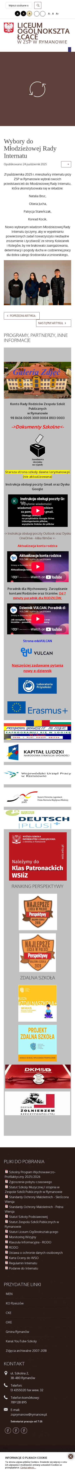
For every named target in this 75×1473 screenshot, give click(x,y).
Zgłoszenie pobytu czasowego (30, 1182)
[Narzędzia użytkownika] (66, 164)
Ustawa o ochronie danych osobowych (36, 1253)
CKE (8, 1313)
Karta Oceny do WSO (24, 1258)
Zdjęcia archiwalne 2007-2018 (26, 1351)
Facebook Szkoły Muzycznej (24, 1430)
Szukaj (37, 5)
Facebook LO (8, 1430)
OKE (9, 1322)
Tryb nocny (11, 13)
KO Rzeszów (15, 1303)
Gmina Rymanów (17, 1332)
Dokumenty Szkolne (38, 427)
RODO (13, 1247)
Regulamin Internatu (23, 1263)
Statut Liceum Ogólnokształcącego (33, 1232)
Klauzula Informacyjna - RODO (30, 1242)
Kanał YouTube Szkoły (21, 1341)
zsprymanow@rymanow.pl (29, 1414)
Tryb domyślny (6, 13)
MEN (9, 1294)
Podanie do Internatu (23, 1268)
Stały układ (36, 13)
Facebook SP (16, 1430)
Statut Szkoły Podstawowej (28, 1217)
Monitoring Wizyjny (22, 1237)
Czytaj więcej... (28, 1467)
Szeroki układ (42, 13)
